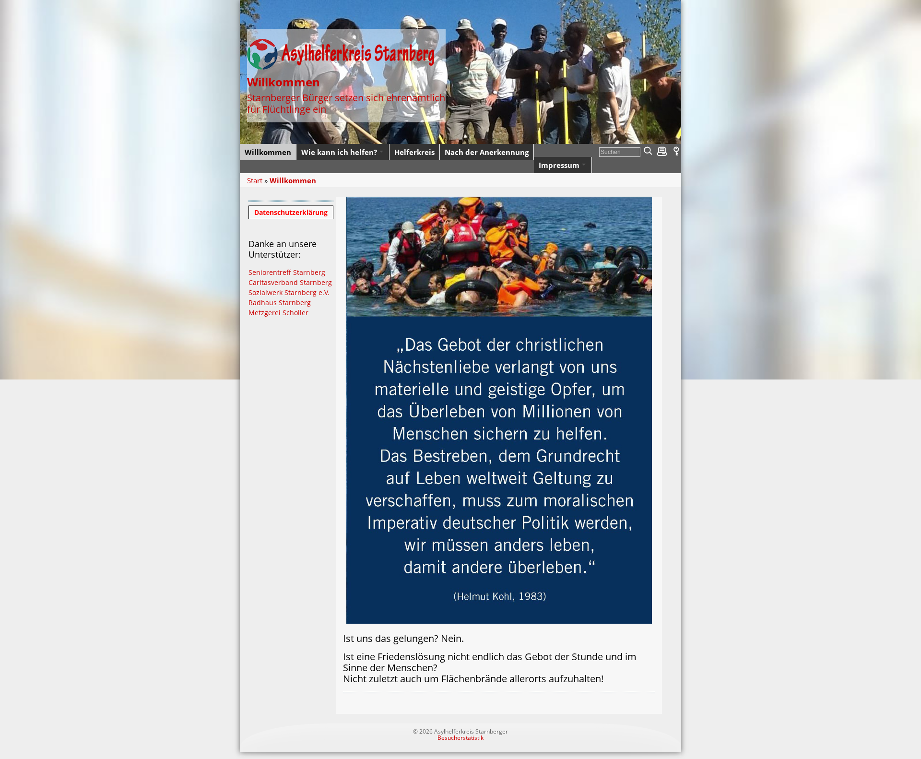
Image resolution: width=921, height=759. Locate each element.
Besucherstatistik (460, 738)
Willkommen (293, 180)
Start (254, 180)
